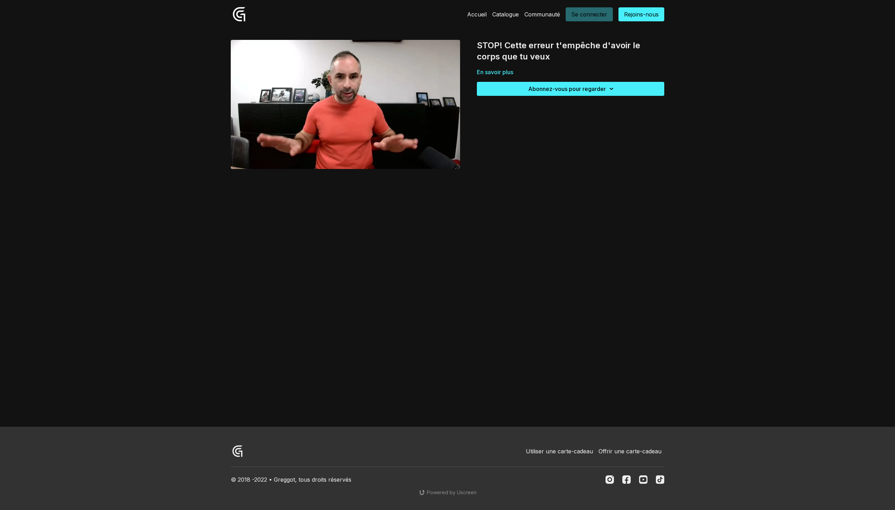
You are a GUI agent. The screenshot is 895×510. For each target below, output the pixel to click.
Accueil (477, 14)
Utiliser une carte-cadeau (559, 451)
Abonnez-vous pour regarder (567, 88)
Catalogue (505, 14)
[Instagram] (610, 479)
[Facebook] (626, 479)
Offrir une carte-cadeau (630, 451)
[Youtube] (643, 479)
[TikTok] (660, 479)
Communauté (542, 14)
